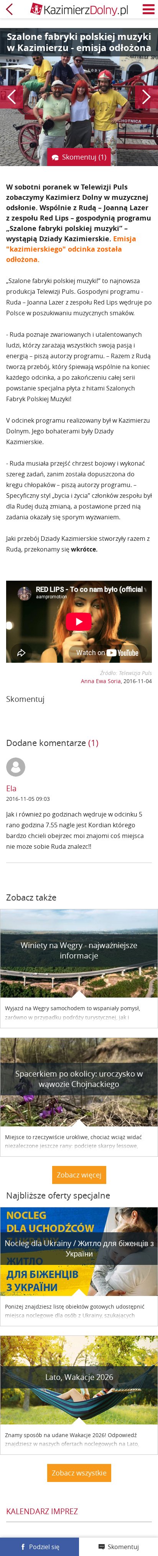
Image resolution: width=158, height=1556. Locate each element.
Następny (146, 97)
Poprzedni (11, 97)
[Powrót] (9, 9)
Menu (149, 9)
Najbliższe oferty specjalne (58, 1195)
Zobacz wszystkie (79, 1472)
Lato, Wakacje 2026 (79, 1377)
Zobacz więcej (79, 1174)
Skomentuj (123, 1547)
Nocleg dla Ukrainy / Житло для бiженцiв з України (79, 1248)
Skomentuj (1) (84, 156)
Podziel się (44, 1547)
